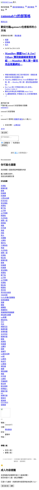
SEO (2, 322)
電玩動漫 (18, 36)
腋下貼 (3, 208)
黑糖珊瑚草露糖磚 (7, 312)
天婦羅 (3, 238)
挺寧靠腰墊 (5, 300)
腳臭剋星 (4, 188)
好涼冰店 (4, 201)
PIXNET (9, 459)
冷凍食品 (4, 245)
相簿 (6, 40)
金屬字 (3, 351)
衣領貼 (3, 186)
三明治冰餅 (5, 198)
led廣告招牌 (5, 354)
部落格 (7, 42)
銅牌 (2, 349)
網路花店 (4, 327)
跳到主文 (4, 22)
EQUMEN (4, 402)
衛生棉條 (4, 386)
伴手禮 (3, 228)
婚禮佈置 (4, 329)
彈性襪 (3, 366)
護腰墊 (3, 307)
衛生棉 (3, 384)
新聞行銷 (4, 395)
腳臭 (2, 191)
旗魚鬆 (3, 223)
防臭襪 (3, 196)
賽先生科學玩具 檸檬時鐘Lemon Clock (19, 91)
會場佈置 (4, 331)
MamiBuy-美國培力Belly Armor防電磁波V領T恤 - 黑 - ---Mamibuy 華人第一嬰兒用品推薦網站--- (21, 82)
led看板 (3, 364)
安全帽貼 (4, 203)
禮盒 (2, 225)
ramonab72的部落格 (15, 16)
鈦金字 (3, 361)
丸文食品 (4, 218)
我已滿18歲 (5, 486)
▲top (3, 128)
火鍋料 (3, 240)
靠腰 (2, 302)
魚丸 (2, 235)
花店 (2, 324)
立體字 (3, 346)
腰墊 (2, 305)
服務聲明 (22, 461)
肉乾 (2, 233)
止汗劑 (3, 210)
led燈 (2, 356)
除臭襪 (3, 193)
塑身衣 (3, 398)
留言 (21, 119)
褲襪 (2, 369)
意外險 (3, 290)
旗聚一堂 (4, 220)
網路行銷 (4, 391)
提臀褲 (3, 405)
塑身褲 (3, 400)
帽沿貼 (3, 258)
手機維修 (4, 381)
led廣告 (3, 359)
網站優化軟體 (6, 315)
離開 (12, 486)
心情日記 (17, 125)
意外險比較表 (6, 292)
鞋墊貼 (3, 215)
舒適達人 (4, 389)
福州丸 (3, 243)
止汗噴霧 (4, 213)
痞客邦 (16, 119)
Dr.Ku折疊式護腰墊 (8, 297)
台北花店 (4, 334)
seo (2, 393)
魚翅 (2, 248)
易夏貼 (3, 206)
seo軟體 (3, 317)
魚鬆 (2, 230)
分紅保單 (4, 295)
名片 (6, 45)
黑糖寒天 (4, 310)
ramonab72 (4, 107)
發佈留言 (4, 145)
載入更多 (4, 132)
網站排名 (4, 320)
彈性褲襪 (4, 371)
